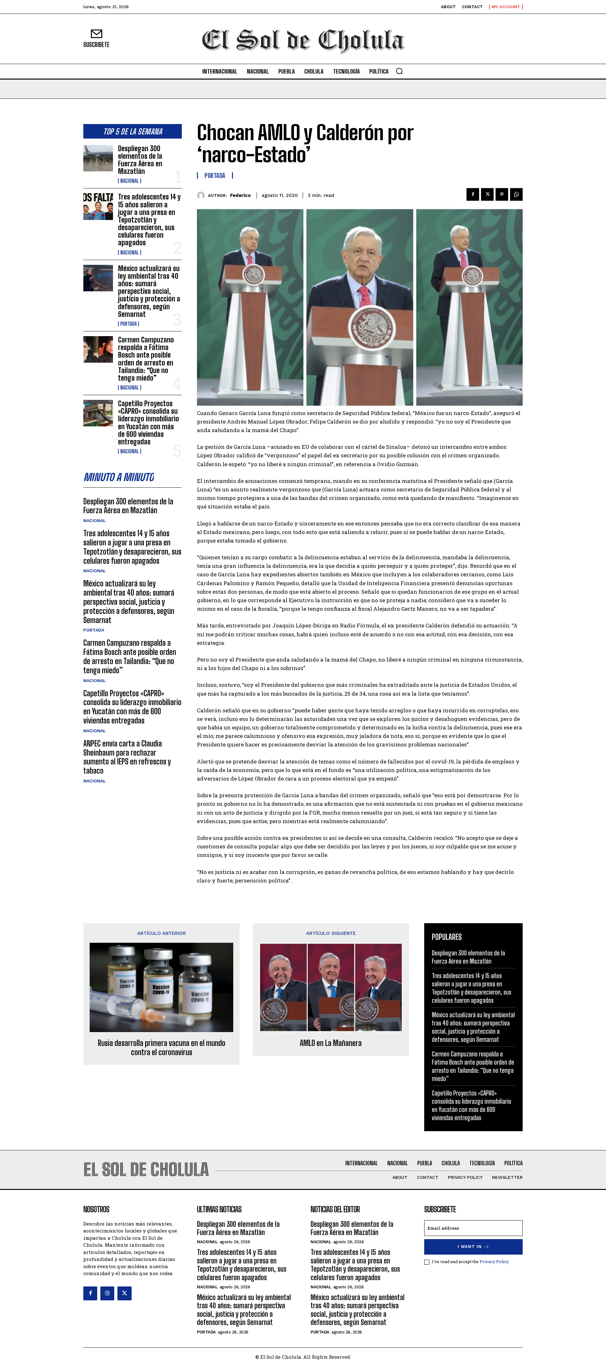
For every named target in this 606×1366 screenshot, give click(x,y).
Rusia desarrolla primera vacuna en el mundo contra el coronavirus (161, 1048)
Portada (128, 323)
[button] (399, 71)
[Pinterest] (502, 194)
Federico (240, 195)
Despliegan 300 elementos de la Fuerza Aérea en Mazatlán (140, 160)
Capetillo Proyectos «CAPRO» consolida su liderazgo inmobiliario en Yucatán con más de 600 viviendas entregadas (148, 422)
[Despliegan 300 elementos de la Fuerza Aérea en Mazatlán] (98, 158)
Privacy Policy (494, 1261)
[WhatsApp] (516, 194)
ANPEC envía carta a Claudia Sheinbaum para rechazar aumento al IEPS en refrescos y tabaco (127, 757)
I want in (470, 1246)
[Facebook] (472, 194)
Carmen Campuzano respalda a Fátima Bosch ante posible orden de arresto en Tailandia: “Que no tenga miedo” (146, 359)
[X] (487, 194)
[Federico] (202, 195)
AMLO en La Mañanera (331, 1043)
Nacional (129, 180)
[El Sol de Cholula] (303, 38)
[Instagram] (107, 1293)
